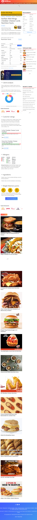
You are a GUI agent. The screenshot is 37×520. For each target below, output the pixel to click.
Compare (20, 39)
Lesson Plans (28, 3)
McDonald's (31, 21)
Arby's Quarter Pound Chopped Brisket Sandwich (28, 98)
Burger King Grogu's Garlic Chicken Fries (28, 102)
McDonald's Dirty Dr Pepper (27, 90)
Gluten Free (20, 3)
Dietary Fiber (4, 60)
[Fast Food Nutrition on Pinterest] (17, 504)
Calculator (7, 14)
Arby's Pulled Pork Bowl (26, 96)
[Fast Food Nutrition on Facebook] (15, 504)
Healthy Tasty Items (15, 509)
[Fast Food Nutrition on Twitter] (19, 504)
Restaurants (3, 3)
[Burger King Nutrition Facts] (18, 111)
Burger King (31, 14)
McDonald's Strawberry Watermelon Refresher (28, 92)
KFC (23, 21)
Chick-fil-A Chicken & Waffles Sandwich (28, 88)
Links (16, 516)
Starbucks (31, 26)
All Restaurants (29, 32)
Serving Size (3, 43)
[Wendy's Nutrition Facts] (8, 111)
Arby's (24, 14)
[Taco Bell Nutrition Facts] (18, 209)
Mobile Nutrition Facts (23, 509)
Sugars (3, 62)
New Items (16, 3)
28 (5, 148)
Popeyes (24, 24)
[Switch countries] (32, 3)
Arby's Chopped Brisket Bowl (27, 94)
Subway (24, 28)
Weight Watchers (19, 14)
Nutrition (3, 14)
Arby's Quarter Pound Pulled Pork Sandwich (29, 100)
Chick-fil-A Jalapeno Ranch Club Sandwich (29, 107)
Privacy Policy (20, 516)
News (24, 3)
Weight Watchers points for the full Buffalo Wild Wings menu (11, 199)
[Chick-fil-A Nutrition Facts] (13, 111)
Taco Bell (31, 28)
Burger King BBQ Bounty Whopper (28, 105)
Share (3, 25)
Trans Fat (3, 53)
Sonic (23, 26)
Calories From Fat (4, 47)
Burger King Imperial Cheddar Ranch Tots (29, 104)
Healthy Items (12, 14)
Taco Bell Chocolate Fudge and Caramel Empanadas (29, 110)
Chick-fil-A (24, 16)
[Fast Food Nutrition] (6, 1)
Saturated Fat (4, 52)
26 (7, 137)
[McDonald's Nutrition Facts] (3, 111)
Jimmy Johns (31, 19)
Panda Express (25, 23)
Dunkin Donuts (25, 19)
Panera (31, 23)
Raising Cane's (32, 24)
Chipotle (31, 16)
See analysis (19, 45)
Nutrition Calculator (9, 3)
